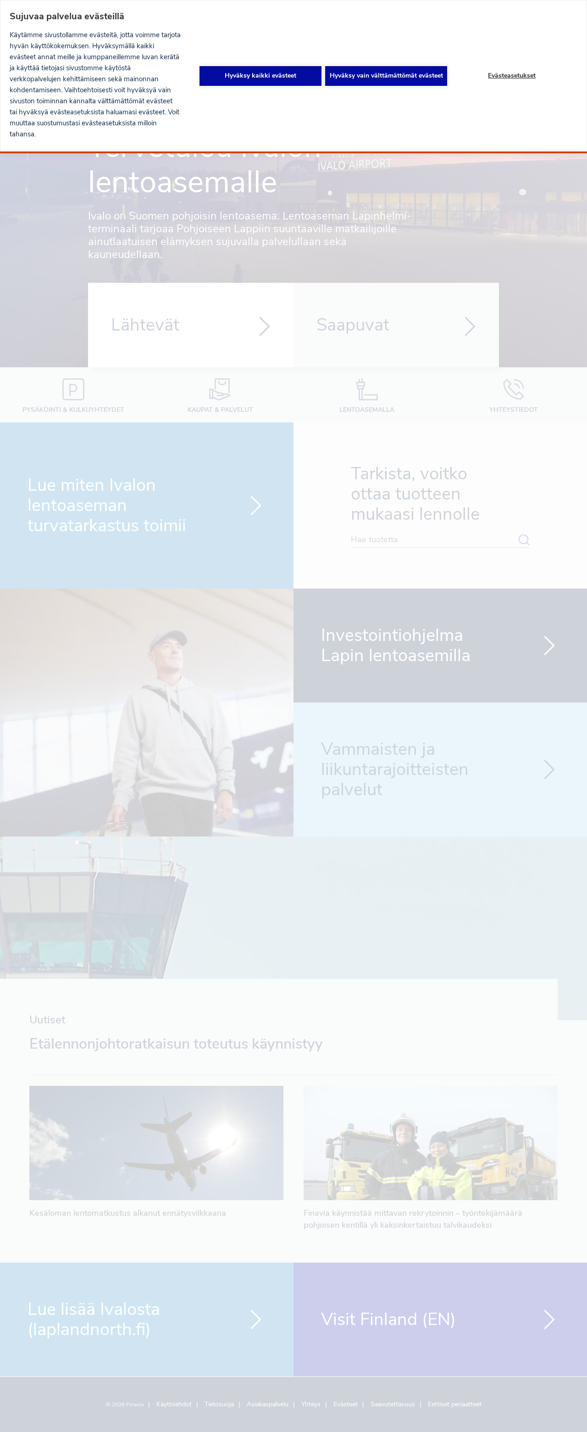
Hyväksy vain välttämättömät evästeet (386, 75)
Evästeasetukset (512, 75)
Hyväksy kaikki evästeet (260, 75)
